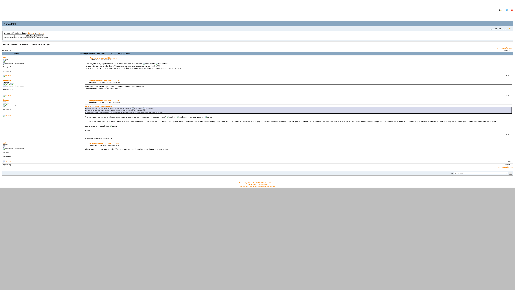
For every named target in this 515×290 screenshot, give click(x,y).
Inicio (480, 14)
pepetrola (7, 80)
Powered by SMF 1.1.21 (247, 183)
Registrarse (508, 14)
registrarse (40, 33)
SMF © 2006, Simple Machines (266, 183)
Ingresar (497, 14)
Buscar (488, 14)
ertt (4, 58)
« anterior (500, 48)
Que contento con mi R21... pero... (39, 45)
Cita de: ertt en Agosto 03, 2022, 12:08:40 (98, 106)
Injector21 (7, 100)
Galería (510, 11)
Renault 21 (6, 45)
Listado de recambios (496, 11)
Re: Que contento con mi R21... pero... (105, 81)
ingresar (31, 33)
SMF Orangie (244, 186)
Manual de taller (478, 11)
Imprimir (507, 51)
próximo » (508, 48)
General (23, 45)
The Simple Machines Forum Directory (262, 186)
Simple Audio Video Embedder (258, 184)
